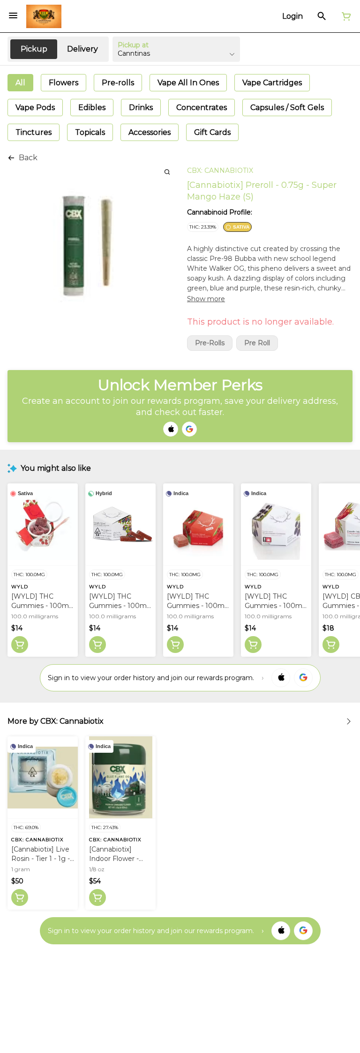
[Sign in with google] (303, 677)
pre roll (257, 343)
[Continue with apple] (170, 429)
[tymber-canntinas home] (43, 16)
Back (28, 157)
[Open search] (322, 16)
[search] (167, 172)
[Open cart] (344, 16)
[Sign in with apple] (280, 677)
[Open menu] (13, 15)
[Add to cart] (19, 644)
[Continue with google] (189, 429)
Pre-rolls (210, 343)
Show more (206, 299)
